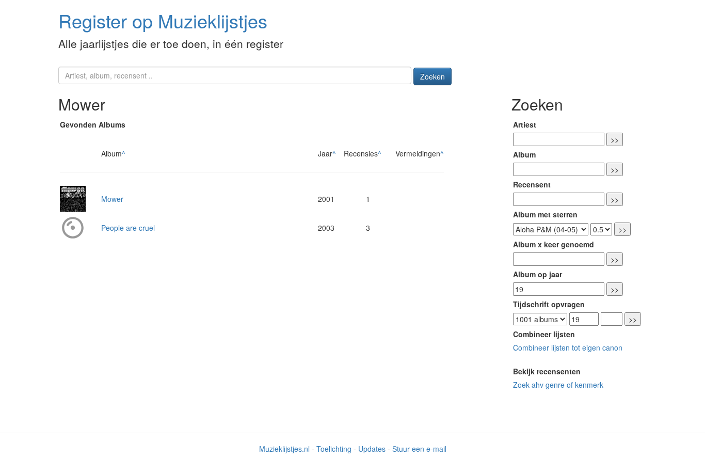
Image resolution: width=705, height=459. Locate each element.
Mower (112, 199)
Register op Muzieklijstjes (162, 20)
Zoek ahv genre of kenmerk (558, 384)
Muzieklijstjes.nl (284, 449)
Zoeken (432, 76)
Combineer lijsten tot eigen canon (567, 347)
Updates (372, 449)
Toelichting (333, 449)
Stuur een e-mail (419, 449)
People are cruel (128, 228)
